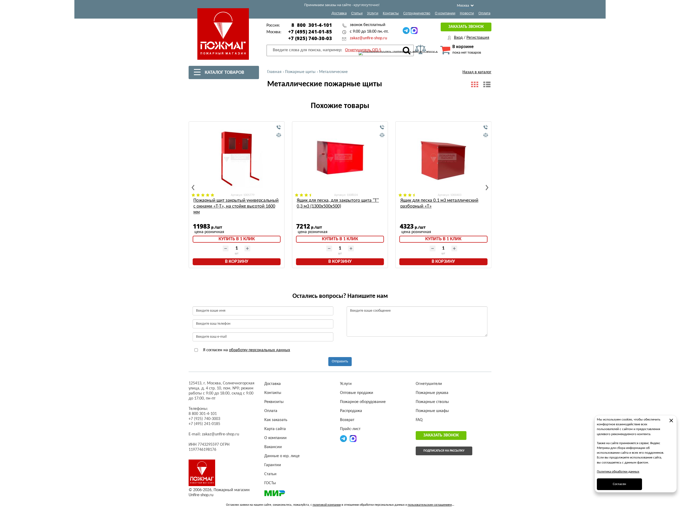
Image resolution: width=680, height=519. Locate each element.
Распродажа (351, 411)
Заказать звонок (466, 27)
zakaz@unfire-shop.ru (368, 38)
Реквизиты (274, 402)
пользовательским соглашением (430, 505)
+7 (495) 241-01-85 (310, 31)
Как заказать (275, 420)
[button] (193, 187)
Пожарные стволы (432, 402)
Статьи (357, 13)
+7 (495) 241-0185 (204, 424)
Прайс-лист (350, 429)
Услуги (372, 13)
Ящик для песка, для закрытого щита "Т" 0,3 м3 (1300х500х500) (338, 203)
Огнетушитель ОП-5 (363, 50)
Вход (458, 38)
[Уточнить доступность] (278, 127)
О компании (445, 13)
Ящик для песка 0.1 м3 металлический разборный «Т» (439, 203)
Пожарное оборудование (363, 402)
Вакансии (273, 447)
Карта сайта (275, 429)
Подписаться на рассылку (444, 450)
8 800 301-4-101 (311, 25)
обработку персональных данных (259, 350)
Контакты (391, 13)
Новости (467, 13)
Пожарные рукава (432, 393)
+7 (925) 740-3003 (204, 419)
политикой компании (327, 505)
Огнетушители (429, 384)
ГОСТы (270, 483)
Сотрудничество (416, 13)
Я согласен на (246, 350)
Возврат (347, 420)
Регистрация (477, 38)
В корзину (236, 261)
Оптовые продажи (356, 393)
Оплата (484, 13)
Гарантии (272, 465)
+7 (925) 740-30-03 (310, 38)
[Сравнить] (278, 135)
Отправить (340, 361)
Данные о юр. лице (282, 456)
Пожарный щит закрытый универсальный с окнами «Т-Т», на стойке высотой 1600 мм (236, 206)
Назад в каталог (476, 72)
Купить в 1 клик (237, 239)
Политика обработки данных (618, 471)
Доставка (339, 13)
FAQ (419, 420)
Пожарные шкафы (432, 411)
